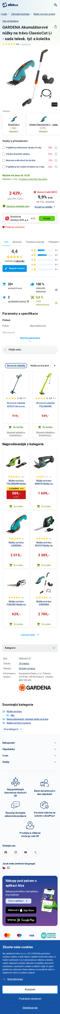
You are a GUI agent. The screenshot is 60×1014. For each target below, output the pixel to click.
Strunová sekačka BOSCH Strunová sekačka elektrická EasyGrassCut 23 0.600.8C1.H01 (15, 405)
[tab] (6, 242)
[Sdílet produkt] (55, 26)
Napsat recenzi (17, 268)
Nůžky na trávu (14, 711)
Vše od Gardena (10, 21)
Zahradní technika (20, 14)
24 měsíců (24, 663)
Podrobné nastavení (30, 998)
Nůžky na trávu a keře (44, 14)
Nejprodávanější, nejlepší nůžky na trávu (27, 719)
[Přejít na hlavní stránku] (10, 5)
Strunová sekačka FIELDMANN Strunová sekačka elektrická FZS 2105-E (45, 405)
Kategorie (10, 648)
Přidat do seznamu (15, 227)
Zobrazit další (27, 635)
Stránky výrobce (27, 668)
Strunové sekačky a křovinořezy (16, 433)
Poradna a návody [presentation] (35, 242)
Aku (12, 715)
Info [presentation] (6, 242)
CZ (8, 867)
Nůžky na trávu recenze (19, 723)
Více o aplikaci (16, 901)
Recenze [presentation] (17, 242)
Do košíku (18, 506)
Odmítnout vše (30, 1007)
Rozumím (30, 989)
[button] (30, 742)
